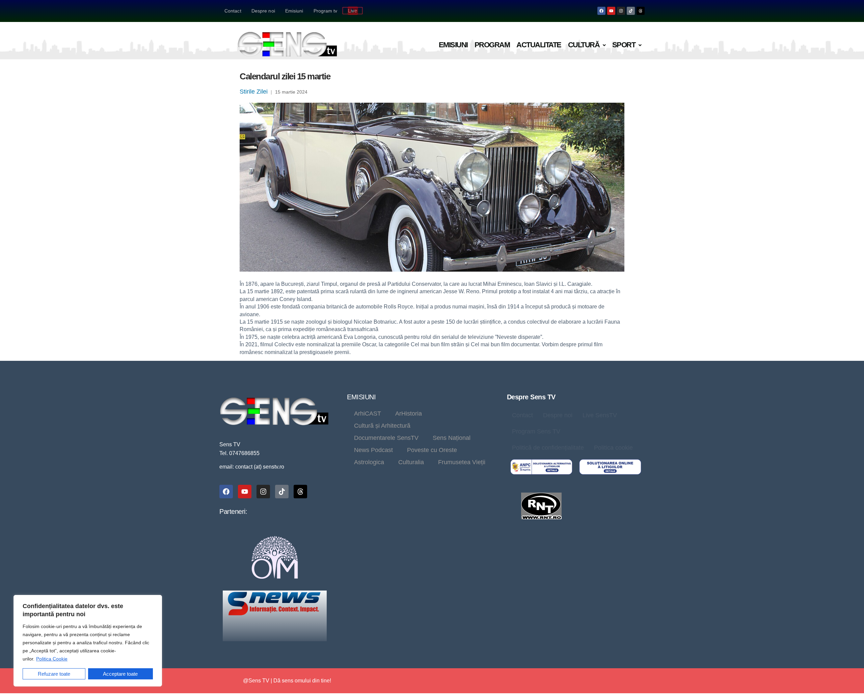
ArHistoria (408, 413)
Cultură (584, 45)
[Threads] (641, 11)
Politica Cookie (52, 658)
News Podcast (373, 450)
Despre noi (263, 11)
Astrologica (369, 462)
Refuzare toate (54, 674)
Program (492, 45)
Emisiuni (294, 11)
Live (352, 11)
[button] (587, 45)
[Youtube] (611, 11)
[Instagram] (621, 11)
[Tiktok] (631, 11)
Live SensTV (600, 415)
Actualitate (538, 45)
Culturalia (411, 462)
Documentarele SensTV (386, 437)
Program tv (326, 11)
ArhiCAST (367, 413)
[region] (88, 640)
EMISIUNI (361, 397)
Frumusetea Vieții (461, 462)
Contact (232, 11)
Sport (624, 45)
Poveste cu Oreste (432, 450)
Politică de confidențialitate (548, 447)
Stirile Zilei (254, 91)
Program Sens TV (536, 431)
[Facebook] (601, 11)
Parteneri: (233, 511)
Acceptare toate (120, 674)
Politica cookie (613, 447)
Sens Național (451, 437)
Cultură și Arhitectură (382, 425)
